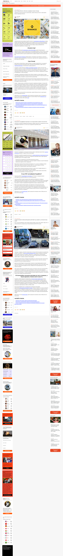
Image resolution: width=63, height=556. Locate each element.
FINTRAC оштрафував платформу (31, 67)
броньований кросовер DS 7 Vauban (26, 287)
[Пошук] (60, 1)
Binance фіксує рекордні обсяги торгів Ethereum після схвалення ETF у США (29, 102)
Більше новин (55, 61)
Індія (21, 116)
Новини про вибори (7, 314)
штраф (27, 116)
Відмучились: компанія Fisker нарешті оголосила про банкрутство (27, 301)
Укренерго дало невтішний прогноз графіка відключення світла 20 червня (29, 199)
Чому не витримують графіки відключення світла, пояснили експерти (28, 205)
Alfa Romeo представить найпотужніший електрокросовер (26, 300)
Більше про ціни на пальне (7, 173)
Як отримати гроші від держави (55, 301)
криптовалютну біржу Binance (39, 41)
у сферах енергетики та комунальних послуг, (40, 155)
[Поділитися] (46, 17)
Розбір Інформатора (7, 327)
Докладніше (7, 513)
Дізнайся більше (7, 341)
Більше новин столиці (55, 412)
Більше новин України (55, 374)
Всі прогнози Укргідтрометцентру (7, 98)
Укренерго (16, 214)
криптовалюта (17, 116)
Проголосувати (7, 450)
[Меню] (11, 1)
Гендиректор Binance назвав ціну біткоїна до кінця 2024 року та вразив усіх (29, 103)
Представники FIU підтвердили (20, 56)
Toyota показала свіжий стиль (37, 278)
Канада (24, 116)
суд (33, 116)
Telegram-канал (24, 191)
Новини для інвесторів (26, 5)
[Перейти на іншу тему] (58, 1)
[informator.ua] (6, 1)
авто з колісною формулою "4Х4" (30, 253)
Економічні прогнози (34, 5)
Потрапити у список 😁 (7, 410)
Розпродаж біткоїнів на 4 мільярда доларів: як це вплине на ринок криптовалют (30, 107)
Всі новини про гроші (7, 148)
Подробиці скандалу (7, 391)
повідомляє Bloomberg (19, 65)
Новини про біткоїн (8, 378)
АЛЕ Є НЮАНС (8, 268)
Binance (30, 116)
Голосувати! (7, 255)
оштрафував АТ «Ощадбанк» (27, 176)
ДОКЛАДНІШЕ (7, 231)
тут (22, 192)
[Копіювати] (47, 17)
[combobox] (5, 95)
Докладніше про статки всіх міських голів (7, 193)
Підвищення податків (41, 5)
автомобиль (16, 313)
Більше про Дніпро (55, 450)
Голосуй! (7, 294)
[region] (7, 97)
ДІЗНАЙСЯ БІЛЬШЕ (7, 358)
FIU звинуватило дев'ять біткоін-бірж (29, 50)
